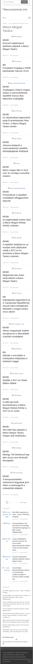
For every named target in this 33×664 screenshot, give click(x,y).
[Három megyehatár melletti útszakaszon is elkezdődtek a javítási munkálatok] (16, 324)
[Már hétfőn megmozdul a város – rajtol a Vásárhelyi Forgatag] (7, 512)
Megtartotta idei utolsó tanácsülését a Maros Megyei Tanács (13, 278)
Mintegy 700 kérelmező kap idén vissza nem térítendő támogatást (16, 457)
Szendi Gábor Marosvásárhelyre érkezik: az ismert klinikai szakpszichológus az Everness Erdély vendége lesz (16, 615)
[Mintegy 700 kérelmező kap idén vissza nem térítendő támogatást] (16, 448)
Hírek (7, 40)
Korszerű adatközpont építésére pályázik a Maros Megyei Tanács (16, 46)
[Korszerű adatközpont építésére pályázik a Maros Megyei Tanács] (16, 36)
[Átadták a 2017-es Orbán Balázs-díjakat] (16, 373)
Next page (23, 502)
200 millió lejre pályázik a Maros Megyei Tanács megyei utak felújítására (15, 433)
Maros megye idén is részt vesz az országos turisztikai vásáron (16, 173)
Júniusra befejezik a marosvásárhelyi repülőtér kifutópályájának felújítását (15, 148)
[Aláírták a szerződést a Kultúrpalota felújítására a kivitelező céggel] (16, 348)
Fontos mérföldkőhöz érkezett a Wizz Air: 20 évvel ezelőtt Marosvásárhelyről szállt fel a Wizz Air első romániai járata (16, 603)
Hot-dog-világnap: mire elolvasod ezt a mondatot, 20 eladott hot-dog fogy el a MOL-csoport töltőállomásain (21, 528)
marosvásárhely (14, 55)
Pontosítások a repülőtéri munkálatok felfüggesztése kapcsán (15, 198)
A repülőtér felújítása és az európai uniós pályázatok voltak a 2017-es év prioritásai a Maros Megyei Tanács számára (15, 250)
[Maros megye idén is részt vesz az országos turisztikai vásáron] (16, 163)
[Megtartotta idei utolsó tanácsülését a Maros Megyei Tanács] (16, 268)
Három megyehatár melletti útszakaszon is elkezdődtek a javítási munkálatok (16, 333)
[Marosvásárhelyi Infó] (16, 9)
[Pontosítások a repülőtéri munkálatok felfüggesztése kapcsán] (16, 188)
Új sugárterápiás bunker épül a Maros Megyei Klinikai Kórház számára (16, 222)
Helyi (4, 40)
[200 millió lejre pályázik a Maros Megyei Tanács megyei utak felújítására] (16, 423)
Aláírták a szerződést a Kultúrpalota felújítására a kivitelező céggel (15, 358)
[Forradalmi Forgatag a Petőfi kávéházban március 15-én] (16, 61)
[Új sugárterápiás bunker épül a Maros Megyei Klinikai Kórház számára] (16, 213)
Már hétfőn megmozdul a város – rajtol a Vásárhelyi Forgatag (20, 514)
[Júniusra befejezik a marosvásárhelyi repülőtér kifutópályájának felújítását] (16, 138)
